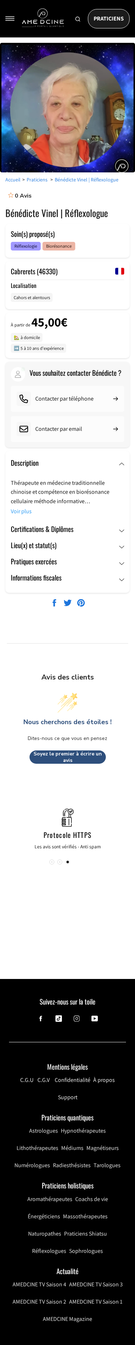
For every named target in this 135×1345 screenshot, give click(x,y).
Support (67, 1097)
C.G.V (43, 1080)
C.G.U (26, 1080)
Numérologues (32, 1165)
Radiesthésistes (72, 1165)
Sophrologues (86, 1251)
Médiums (72, 1148)
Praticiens (109, 18)
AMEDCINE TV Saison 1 (95, 1301)
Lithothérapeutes (37, 1148)
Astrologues (43, 1130)
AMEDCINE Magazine (67, 1319)
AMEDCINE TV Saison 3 (96, 1284)
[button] (67, 862)
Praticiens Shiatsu (85, 1233)
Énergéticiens (44, 1216)
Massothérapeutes (85, 1216)
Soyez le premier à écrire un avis (67, 757)
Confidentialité (72, 1080)
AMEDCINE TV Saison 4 (39, 1284)
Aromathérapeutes (49, 1199)
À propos (104, 1080)
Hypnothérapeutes (83, 1130)
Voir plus (21, 511)
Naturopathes (44, 1233)
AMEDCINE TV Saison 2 (39, 1301)
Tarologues (107, 1165)
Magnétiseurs (102, 1148)
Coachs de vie (91, 1199)
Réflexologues (49, 1251)
